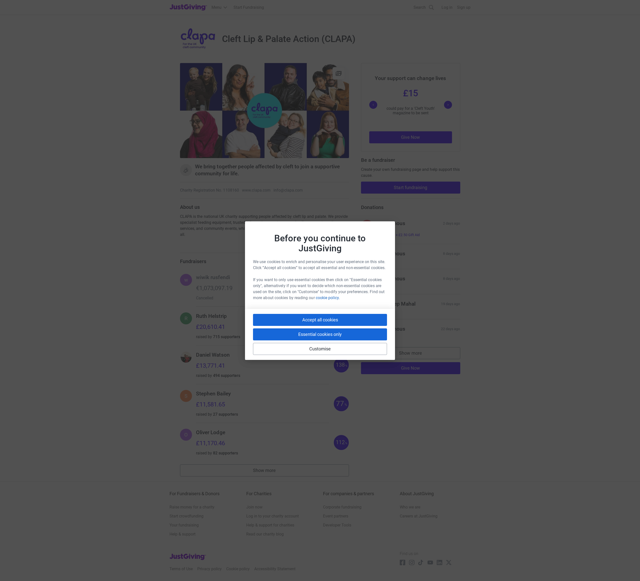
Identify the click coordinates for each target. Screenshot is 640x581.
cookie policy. (328, 297)
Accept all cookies (320, 319)
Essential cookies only (320, 334)
